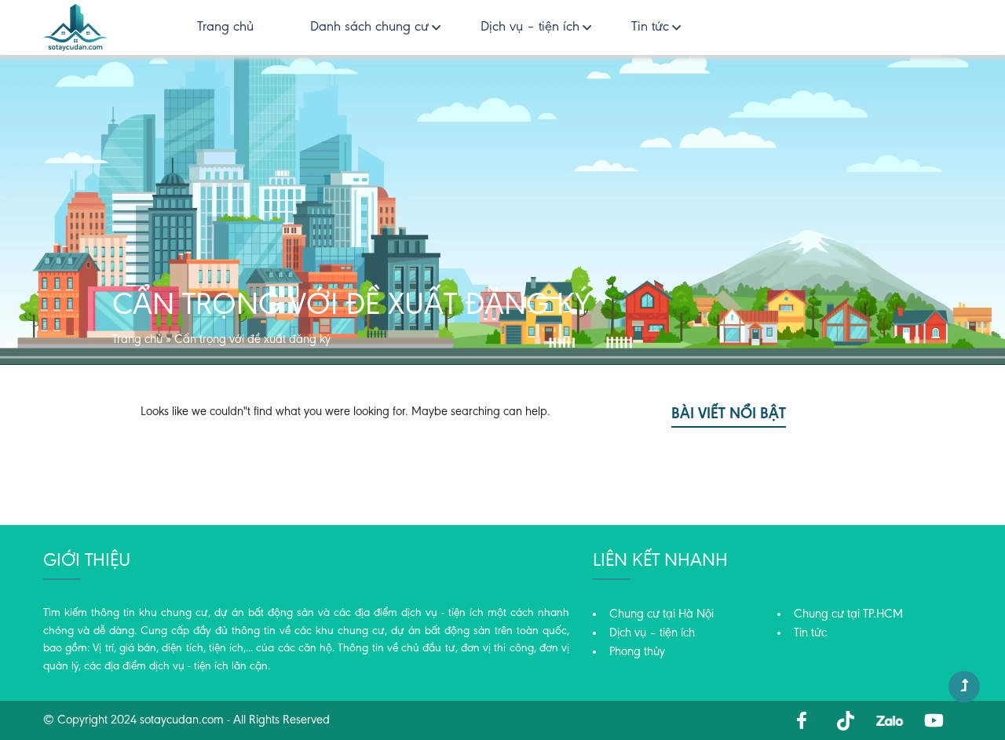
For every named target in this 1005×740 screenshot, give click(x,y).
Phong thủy (637, 652)
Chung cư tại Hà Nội (661, 614)
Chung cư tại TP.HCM (848, 614)
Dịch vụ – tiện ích (530, 27)
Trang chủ (225, 27)
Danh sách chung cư (369, 27)
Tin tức (650, 27)
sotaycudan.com (182, 720)
